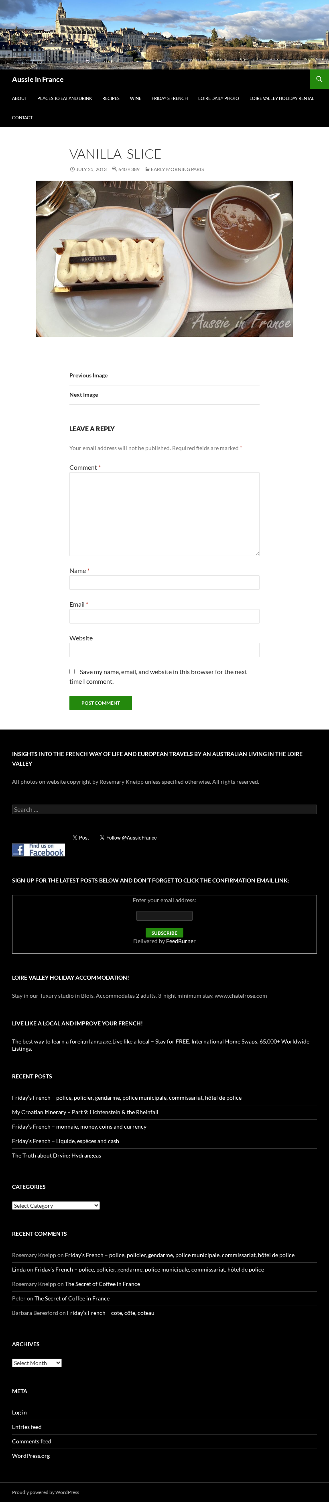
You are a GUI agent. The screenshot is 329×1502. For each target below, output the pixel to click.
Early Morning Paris (177, 169)
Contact (22, 117)
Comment (85, 467)
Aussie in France (38, 79)
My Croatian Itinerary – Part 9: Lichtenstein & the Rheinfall (85, 1112)
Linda (19, 1269)
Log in (19, 1412)
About (19, 98)
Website (81, 638)
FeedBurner (181, 940)
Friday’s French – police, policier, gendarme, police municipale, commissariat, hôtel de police (127, 1097)
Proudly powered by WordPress (45, 1492)
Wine (135, 98)
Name (79, 570)
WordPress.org (31, 1455)
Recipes (111, 98)
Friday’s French (170, 98)
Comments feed (31, 1441)
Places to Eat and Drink (64, 98)
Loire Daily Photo (218, 98)
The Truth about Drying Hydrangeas (56, 1155)
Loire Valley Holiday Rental (282, 98)
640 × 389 (129, 169)
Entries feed (27, 1426)
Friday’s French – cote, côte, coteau (110, 1312)
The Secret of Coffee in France (102, 1283)
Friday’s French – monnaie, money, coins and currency (79, 1126)
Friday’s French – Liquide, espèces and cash (65, 1140)
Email (78, 604)
